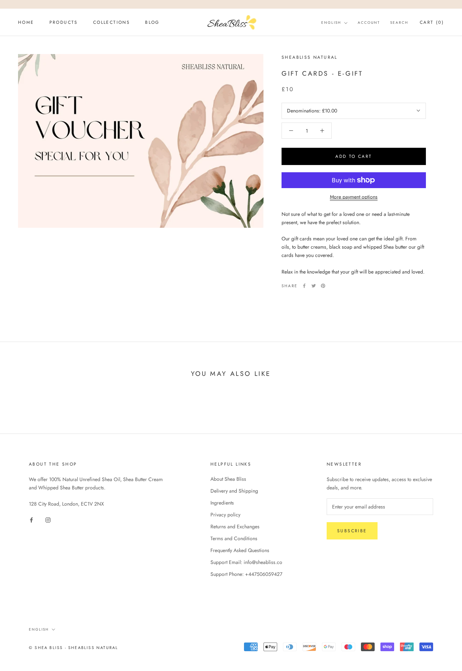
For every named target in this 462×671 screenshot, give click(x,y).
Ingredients (222, 502)
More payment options (354, 196)
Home (26, 22)
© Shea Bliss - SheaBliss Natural (73, 647)
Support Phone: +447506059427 (246, 574)
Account (369, 22)
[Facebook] (304, 286)
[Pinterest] (323, 286)
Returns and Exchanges (235, 526)
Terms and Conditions (233, 538)
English (331, 22)
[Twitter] (313, 286)
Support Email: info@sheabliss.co (246, 562)
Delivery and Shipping (234, 490)
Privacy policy (225, 514)
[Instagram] (48, 519)
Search (399, 22)
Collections (111, 22)
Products (63, 22)
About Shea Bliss (228, 479)
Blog (152, 22)
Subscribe (352, 531)
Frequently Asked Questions (239, 550)
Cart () (432, 22)
